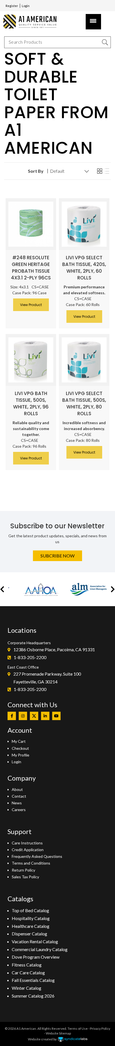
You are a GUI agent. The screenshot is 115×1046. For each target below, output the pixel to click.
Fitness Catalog (27, 964)
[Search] (105, 42)
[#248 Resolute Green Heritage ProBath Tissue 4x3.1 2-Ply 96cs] (30, 224)
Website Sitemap (58, 1033)
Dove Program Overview (35, 956)
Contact (19, 796)
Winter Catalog (26, 988)
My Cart (19, 741)
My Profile (20, 755)
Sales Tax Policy (25, 876)
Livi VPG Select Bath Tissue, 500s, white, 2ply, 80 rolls (84, 403)
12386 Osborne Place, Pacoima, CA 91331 (54, 649)
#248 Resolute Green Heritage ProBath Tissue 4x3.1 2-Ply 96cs (31, 267)
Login (26, 6)
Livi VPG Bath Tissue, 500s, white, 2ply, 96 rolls (31, 403)
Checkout (20, 748)
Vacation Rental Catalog (35, 941)
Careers (19, 809)
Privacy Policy (100, 1028)
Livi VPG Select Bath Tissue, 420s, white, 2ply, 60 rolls (84, 267)
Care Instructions (27, 842)
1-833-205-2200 (30, 657)
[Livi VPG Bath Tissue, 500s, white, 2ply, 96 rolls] (30, 359)
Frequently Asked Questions (37, 856)
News (17, 802)
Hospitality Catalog (31, 918)
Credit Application (28, 849)
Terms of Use (78, 1028)
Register (12, 6)
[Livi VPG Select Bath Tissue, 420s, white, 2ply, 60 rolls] (84, 224)
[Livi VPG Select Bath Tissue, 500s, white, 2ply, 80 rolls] (84, 359)
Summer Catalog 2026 (33, 995)
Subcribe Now (57, 555)
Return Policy (23, 870)
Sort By (36, 171)
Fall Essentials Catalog (33, 980)
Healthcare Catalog (30, 926)
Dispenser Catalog (29, 933)
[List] (106, 171)
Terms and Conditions (31, 863)
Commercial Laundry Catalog (40, 949)
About (17, 789)
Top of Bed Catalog (30, 910)
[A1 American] (32, 21)
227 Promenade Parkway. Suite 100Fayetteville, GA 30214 (47, 677)
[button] (2, 589)
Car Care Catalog (28, 972)
